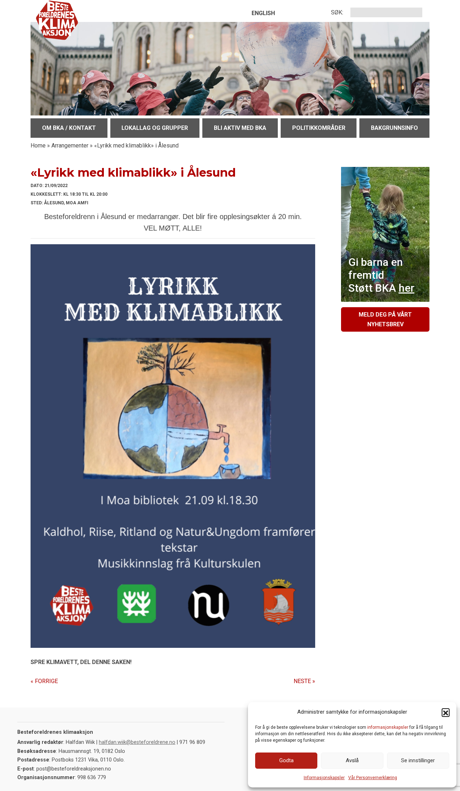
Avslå (352, 760)
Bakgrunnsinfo (394, 127)
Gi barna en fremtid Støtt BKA (381, 275)
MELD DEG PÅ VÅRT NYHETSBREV (385, 319)
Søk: (337, 12)
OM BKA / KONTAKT (69, 127)
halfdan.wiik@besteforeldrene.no (137, 742)
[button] (445, 712)
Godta (286, 760)
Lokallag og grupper (154, 127)
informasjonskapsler (387, 727)
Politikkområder (318, 127)
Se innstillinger (418, 760)
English (263, 13)
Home (38, 145)
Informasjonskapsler (324, 777)
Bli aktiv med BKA (240, 127)
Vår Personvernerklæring (372, 777)
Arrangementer (69, 145)
